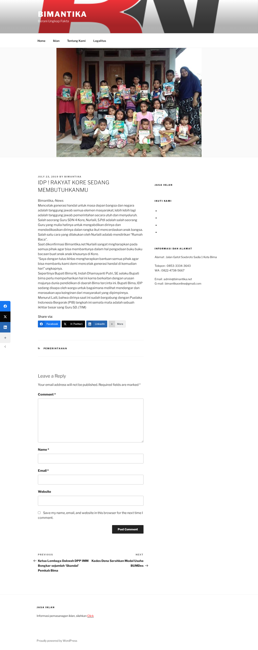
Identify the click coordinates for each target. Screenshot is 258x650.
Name (43, 450)
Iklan (56, 40)
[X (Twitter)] (5, 316)
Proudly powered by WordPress (57, 640)
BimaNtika (62, 14)
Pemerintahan (55, 348)
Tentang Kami (76, 40)
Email (43, 471)
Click (90, 615)
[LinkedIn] (5, 327)
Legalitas (99, 40)
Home (41, 40)
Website (44, 492)
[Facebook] (5, 306)
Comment (47, 394)
